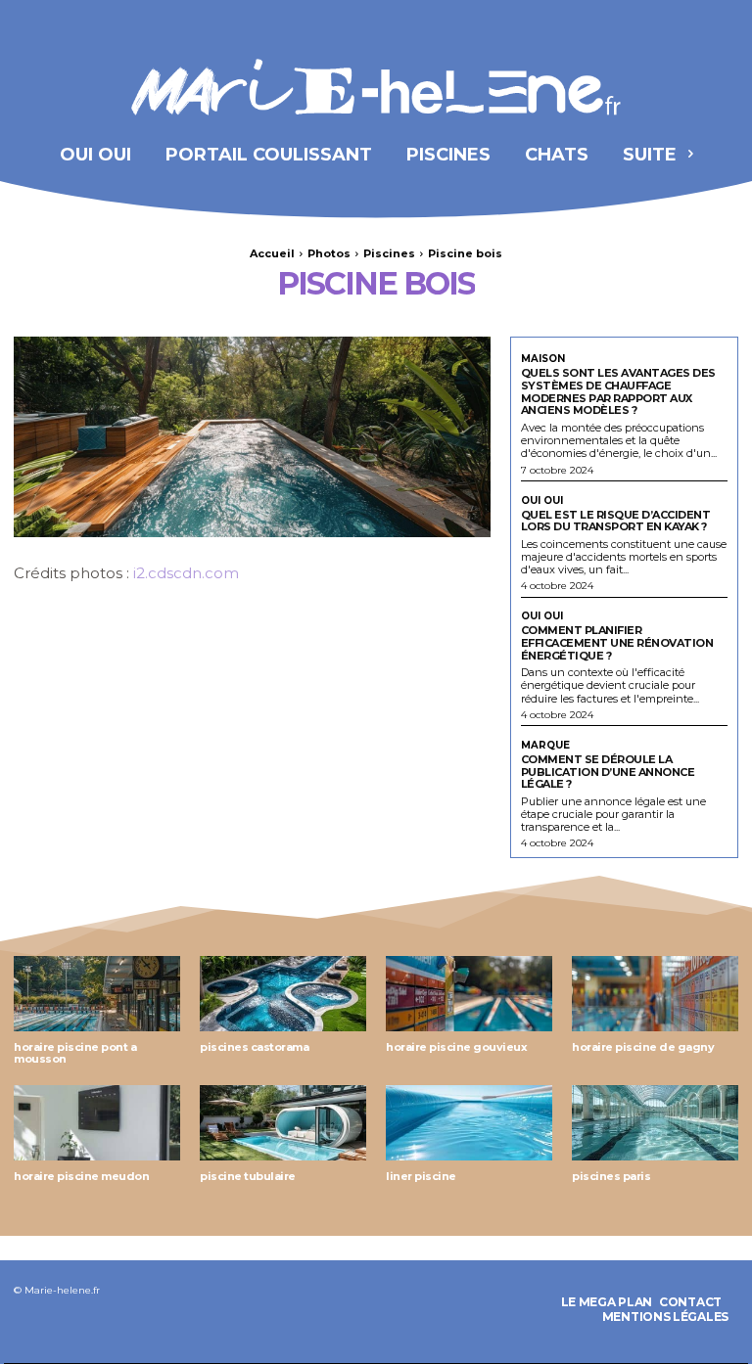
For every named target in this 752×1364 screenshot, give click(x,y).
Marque (545, 745)
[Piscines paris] (655, 1122)
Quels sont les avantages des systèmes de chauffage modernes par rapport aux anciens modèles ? (618, 391)
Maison (543, 359)
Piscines (389, 253)
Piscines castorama (254, 1047)
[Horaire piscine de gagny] (655, 993)
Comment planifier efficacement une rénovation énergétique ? (617, 642)
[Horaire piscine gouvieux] (469, 993)
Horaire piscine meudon (81, 1176)
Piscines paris (611, 1176)
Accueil (272, 253)
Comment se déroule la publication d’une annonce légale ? (608, 771)
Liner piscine (421, 1176)
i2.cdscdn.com (186, 573)
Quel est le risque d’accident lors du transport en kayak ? (616, 521)
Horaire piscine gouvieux (456, 1047)
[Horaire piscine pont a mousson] (97, 993)
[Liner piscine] (469, 1122)
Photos (329, 253)
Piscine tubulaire (248, 1176)
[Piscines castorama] (283, 993)
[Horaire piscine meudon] (97, 1122)
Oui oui (542, 501)
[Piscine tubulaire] (283, 1122)
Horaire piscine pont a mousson (75, 1053)
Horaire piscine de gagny (643, 1047)
